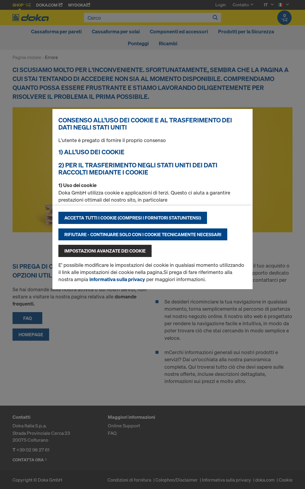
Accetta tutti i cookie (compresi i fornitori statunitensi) (132, 218)
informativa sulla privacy (117, 279)
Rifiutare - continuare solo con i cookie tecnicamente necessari (142, 234)
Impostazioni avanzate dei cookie (105, 251)
